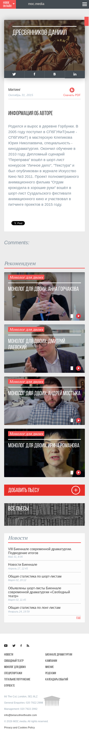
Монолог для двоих (15, 667)
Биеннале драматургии (58, 654)
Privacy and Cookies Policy (19, 727)
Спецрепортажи (13, 673)
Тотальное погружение (17, 679)
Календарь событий (56, 679)
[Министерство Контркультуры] (5, 645)
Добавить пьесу (23, 490)
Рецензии (50, 673)
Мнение (49, 667)
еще (78, 618)
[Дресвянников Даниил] (14, 74)
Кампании (51, 660)
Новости (8, 654)
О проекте (9, 685)
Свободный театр (14, 660)
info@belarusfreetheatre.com (20, 715)
